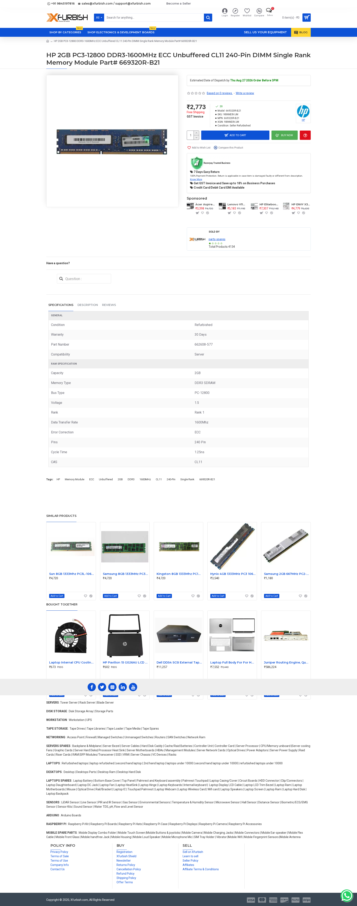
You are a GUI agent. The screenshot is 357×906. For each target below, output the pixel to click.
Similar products (61, 516)
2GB (120, 479)
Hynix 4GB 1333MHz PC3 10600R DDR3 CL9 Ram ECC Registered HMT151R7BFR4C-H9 (233, 574)
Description (87, 305)
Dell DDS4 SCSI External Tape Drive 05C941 (179, 662)
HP (58, 479)
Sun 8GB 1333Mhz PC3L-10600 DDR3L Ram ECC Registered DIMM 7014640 (72, 574)
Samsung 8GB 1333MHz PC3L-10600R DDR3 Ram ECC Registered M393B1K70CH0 (125, 574)
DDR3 (131, 479)
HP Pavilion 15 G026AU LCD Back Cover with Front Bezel (125, 662)
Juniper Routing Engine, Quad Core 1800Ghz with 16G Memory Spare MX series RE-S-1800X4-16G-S (286, 662)
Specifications (60, 305)
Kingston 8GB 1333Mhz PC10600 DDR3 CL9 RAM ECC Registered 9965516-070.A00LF (179, 574)
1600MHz (145, 479)
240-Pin (171, 479)
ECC (91, 479)
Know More (196, 179)
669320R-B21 (207, 479)
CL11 (159, 479)
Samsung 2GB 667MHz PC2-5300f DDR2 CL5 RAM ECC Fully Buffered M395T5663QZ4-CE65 (286, 574)
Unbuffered (106, 479)
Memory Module (74, 479)
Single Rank (187, 479)
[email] (61, 279)
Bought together (61, 604)
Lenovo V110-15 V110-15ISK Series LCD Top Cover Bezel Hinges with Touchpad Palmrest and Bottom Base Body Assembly (237, 204)
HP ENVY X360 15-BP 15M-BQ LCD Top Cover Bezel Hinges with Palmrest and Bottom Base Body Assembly (301, 204)
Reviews (109, 305)
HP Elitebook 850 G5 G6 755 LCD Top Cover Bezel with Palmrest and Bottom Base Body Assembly (269, 204)
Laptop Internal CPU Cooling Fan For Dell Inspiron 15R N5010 (72, 662)
